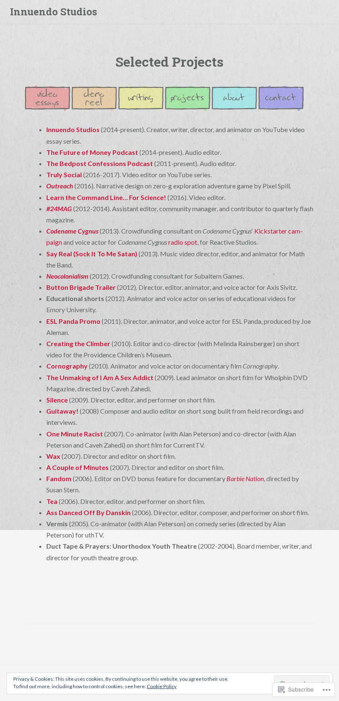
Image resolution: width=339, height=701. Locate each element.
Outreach (59, 186)
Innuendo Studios (53, 11)
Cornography (67, 366)
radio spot (182, 242)
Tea (51, 501)
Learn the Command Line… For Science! (106, 197)
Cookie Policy (162, 686)
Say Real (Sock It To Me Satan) (91, 254)
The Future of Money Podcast (92, 152)
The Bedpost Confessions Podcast (99, 163)
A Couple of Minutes (77, 467)
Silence (57, 400)
